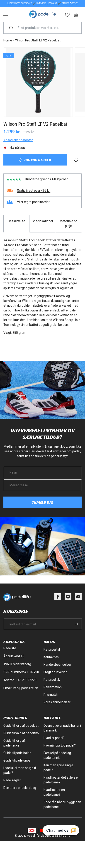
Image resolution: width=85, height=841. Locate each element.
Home (7, 40)
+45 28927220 (26, 680)
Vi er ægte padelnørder (33, 202)
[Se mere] (67, 15)
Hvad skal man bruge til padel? (19, 770)
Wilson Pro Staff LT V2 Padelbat (38, 40)
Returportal (52, 649)
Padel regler (12, 780)
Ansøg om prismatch (18, 140)
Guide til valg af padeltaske (14, 743)
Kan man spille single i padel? (59, 767)
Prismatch (51, 694)
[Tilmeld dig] (76, 624)
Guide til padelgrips (16, 760)
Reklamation (53, 687)
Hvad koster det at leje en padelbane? (62, 780)
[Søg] (11, 28)
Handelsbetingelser (57, 664)
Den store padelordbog (19, 788)
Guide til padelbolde (17, 753)
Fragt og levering (55, 672)
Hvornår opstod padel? (60, 745)
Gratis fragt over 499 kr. (33, 190)
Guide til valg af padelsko (21, 733)
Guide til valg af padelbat (21, 725)
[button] (5, 15)
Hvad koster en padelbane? (54, 792)
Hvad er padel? (54, 738)
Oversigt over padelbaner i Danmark (62, 728)
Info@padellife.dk (25, 688)
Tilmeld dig (42, 502)
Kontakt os (51, 657)
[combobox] (44, 28)
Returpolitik (52, 679)
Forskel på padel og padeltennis (57, 755)
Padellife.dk (35, 835)
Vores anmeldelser (57, 702)
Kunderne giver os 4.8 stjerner (46, 179)
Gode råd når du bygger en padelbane (62, 804)
